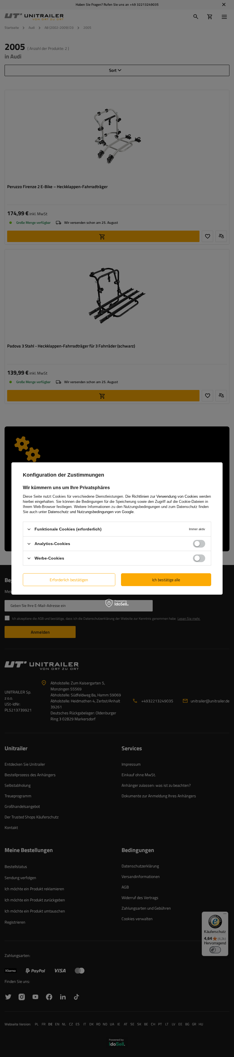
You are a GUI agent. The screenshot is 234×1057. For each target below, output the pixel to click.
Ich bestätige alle (166, 579)
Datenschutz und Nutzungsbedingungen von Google (91, 512)
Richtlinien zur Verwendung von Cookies (165, 496)
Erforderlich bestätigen (69, 579)
